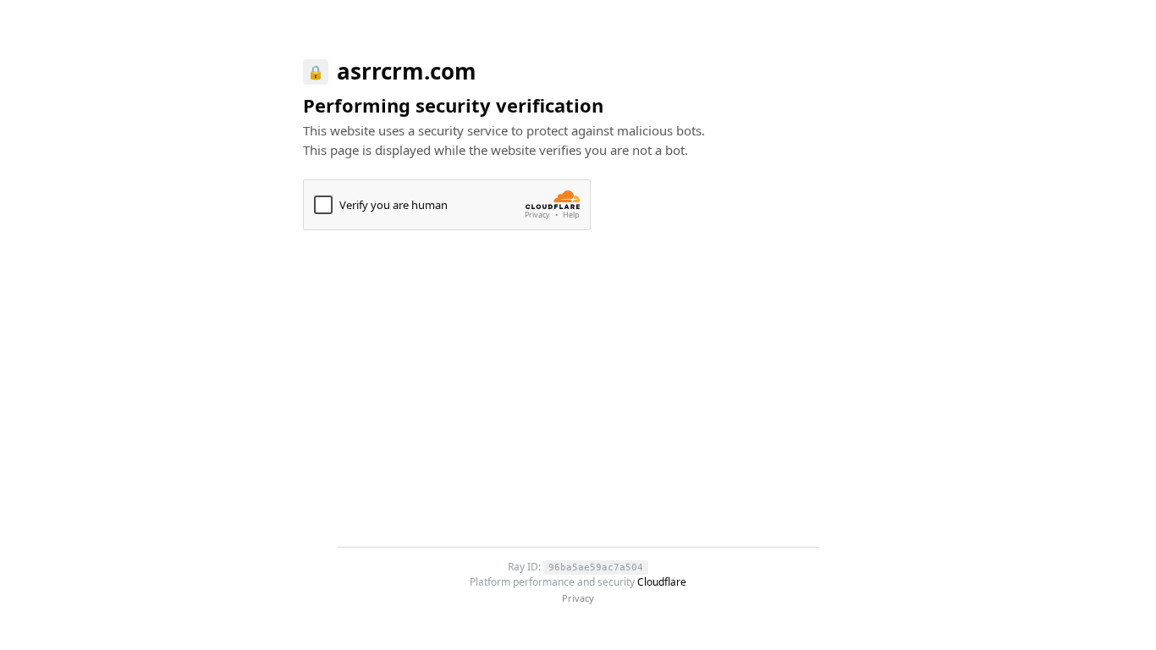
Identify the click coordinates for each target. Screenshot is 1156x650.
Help (571, 215)
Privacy (537, 215)
